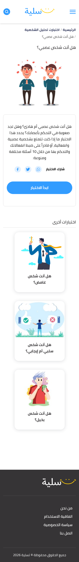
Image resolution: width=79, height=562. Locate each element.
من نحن (66, 508)
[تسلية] (39, 12)
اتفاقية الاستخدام (58, 516)
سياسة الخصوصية (58, 525)
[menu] (73, 11)
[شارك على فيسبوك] (17, 169)
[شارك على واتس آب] (38, 169)
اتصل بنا (66, 533)
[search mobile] (6, 11)
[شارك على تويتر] (28, 169)
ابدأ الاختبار (39, 187)
